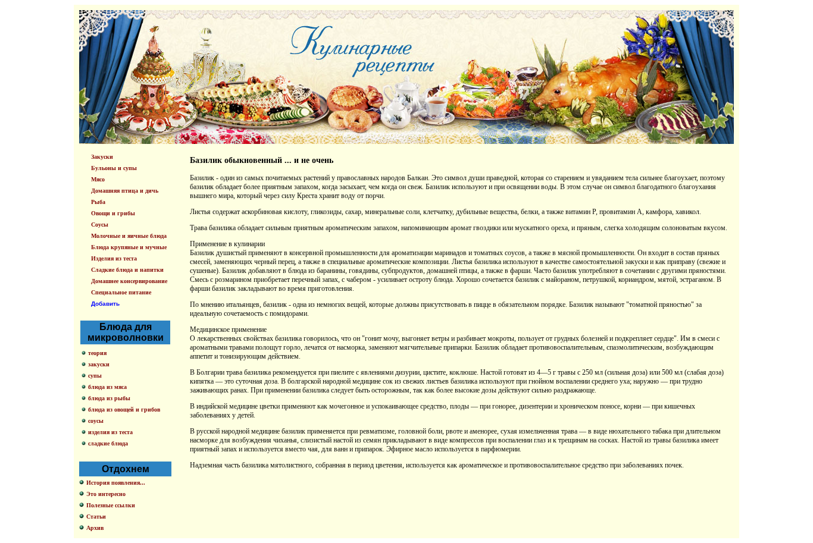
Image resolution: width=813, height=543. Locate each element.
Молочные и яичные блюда (129, 236)
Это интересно (106, 494)
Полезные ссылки (110, 505)
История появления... (115, 482)
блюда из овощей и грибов (124, 409)
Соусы (99, 224)
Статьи (96, 516)
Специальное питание (121, 292)
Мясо (98, 179)
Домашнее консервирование (129, 281)
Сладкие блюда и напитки (127, 269)
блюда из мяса (107, 387)
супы (95, 375)
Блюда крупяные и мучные (129, 247)
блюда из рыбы (109, 398)
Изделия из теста (114, 258)
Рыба (98, 202)
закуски (99, 364)
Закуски (102, 156)
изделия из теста (110, 432)
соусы (96, 421)
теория (97, 353)
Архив (95, 528)
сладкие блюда (108, 443)
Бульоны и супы (114, 168)
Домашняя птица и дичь (124, 190)
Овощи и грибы (113, 213)
